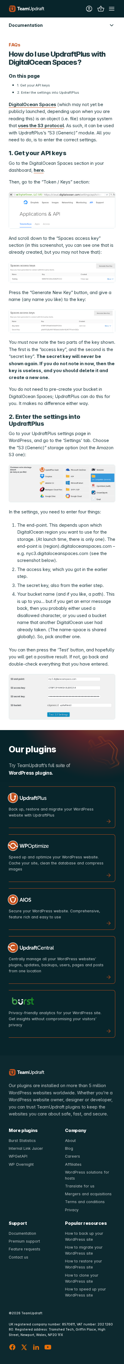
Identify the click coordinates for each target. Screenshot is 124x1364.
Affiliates (73, 1164)
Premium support (24, 1241)
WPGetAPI (18, 1156)
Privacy (72, 1210)
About (70, 1140)
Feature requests (24, 1249)
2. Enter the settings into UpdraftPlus (48, 92)
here (39, 170)
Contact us (18, 1257)
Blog (69, 1148)
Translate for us (80, 1186)
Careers (72, 1156)
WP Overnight (21, 1164)
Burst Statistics (22, 1140)
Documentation (22, 1233)
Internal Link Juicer (26, 1148)
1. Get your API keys (33, 85)
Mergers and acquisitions (88, 1194)
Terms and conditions (85, 1201)
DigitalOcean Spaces (32, 104)
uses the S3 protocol (41, 125)
